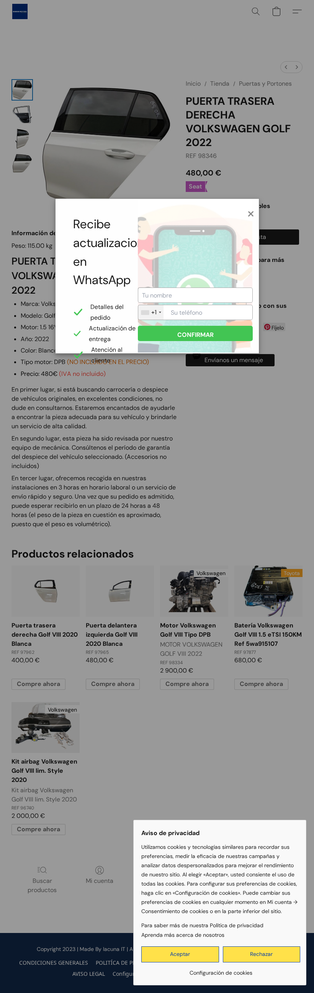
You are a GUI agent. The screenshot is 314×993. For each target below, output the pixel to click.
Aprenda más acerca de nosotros (182, 934)
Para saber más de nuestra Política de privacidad (202, 925)
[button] (180, 954)
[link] (220, 969)
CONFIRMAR (195, 335)
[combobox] (151, 312)
